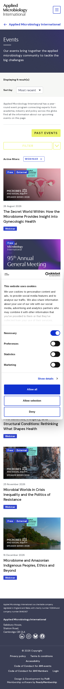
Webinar (31, 158)
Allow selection (32, 400)
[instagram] (28, 636)
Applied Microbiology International (35, 24)
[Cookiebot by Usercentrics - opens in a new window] (45, 274)
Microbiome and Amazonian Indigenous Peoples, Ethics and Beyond (28, 565)
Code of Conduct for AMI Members (28, 670)
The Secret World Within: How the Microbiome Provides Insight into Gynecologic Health (31, 216)
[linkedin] (21, 636)
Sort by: (8, 90)
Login (56, 670)
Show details (45, 378)
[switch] (55, 343)
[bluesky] (35, 636)
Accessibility (33, 661)
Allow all (32, 389)
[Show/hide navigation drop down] (57, 10)
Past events (46, 133)
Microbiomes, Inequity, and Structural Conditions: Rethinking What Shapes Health (30, 424)
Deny (32, 411)
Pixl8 (47, 678)
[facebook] (42, 636)
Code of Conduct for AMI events (32, 666)
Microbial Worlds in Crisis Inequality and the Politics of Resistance (26, 494)
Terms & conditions (41, 656)
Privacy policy (18, 656)
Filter (28, 146)
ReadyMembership (46, 682)
